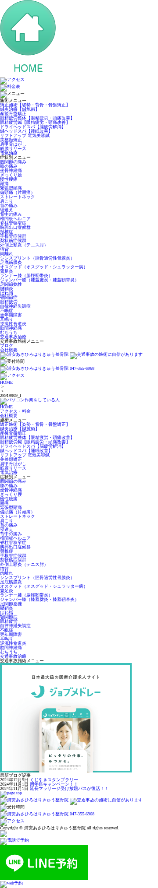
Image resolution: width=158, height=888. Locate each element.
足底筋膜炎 (11, 262)
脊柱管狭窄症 (13, 223)
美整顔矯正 (11, 139)
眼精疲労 (9, 301)
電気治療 (9, 153)
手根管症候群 (13, 236)
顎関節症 (9, 297)
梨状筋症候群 (13, 240)
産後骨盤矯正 (13, 113)
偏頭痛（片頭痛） (17, 192)
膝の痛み (9, 166)
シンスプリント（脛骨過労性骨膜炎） (37, 258)
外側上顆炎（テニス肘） (24, 244)
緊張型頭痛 (11, 188)
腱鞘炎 (6, 288)
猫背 (4, 249)
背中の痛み (11, 214)
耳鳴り (6, 319)
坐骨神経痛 (11, 170)
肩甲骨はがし (13, 144)
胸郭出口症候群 (15, 227)
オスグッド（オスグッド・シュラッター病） (44, 266)
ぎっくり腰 (11, 174)
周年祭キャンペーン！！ (54, 784)
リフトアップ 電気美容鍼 (25, 135)
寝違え (6, 209)
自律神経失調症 (15, 306)
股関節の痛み (15, 161)
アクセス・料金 (15, 411)
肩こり (6, 201)
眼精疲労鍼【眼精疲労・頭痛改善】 (35, 122)
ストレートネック (17, 196)
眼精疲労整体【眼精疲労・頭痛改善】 (37, 118)
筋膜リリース (13, 148)
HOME (6, 382)
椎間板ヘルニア (15, 218)
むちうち (9, 332)
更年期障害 (11, 314)
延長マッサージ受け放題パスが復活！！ (69, 788)
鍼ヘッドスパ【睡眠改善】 (26, 131)
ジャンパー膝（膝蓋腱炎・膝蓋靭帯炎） (39, 279)
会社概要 (9, 349)
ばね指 (6, 293)
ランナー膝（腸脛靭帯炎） (26, 275)
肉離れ (6, 253)
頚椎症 (6, 231)
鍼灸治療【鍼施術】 (20, 109)
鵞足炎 (6, 271)
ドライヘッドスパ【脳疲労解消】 (33, 126)
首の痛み (9, 205)
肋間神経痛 (11, 328)
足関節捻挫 (11, 284)
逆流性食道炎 (13, 323)
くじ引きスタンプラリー (54, 779)
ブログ (6, 345)
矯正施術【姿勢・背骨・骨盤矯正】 (35, 104)
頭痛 (4, 183)
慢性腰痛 (9, 179)
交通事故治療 (13, 336)
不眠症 (6, 310)
